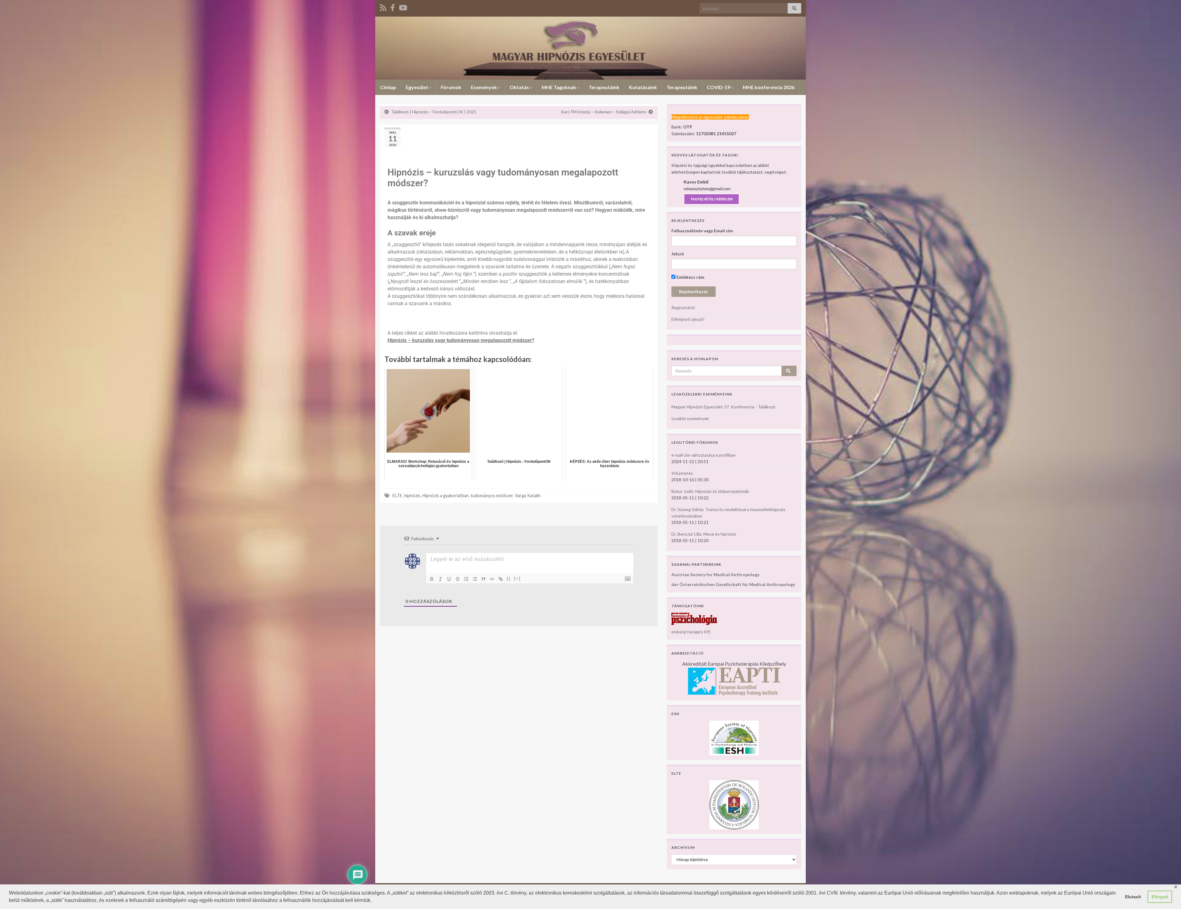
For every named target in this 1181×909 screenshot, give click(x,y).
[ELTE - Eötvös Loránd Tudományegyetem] (734, 804)
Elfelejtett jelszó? (688, 319)
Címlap (388, 87)
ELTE (397, 495)
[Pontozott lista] (475, 579)
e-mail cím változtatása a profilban (703, 455)
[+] (517, 578)
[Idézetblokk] (483, 579)
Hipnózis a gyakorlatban (445, 495)
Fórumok (451, 87)
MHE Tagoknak (559, 87)
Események (484, 87)
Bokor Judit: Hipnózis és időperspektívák (710, 491)
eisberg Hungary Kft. (691, 631)
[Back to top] (1167, 895)
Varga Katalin (528, 495)
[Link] (500, 579)
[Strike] (457, 579)
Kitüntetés (682, 473)
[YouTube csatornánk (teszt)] (403, 6)
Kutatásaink (643, 87)
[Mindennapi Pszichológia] (694, 618)
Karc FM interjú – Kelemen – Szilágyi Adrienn (603, 111)
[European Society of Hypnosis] (734, 737)
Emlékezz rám (689, 277)
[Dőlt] (440, 579)
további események (690, 418)
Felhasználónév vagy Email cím (702, 230)
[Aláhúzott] (449, 579)
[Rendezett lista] (466, 579)
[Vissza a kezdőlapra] (590, 48)
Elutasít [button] (1133, 896)
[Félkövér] (431, 579)
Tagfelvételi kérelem (711, 199)
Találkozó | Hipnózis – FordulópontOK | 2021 (433, 111)
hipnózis (412, 495)
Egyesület (417, 87)
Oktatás (520, 87)
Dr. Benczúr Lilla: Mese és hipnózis (703, 534)
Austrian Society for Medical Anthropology (715, 574)
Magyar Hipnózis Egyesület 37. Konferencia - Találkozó (723, 406)
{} (509, 578)
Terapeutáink (604, 87)
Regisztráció (683, 307)
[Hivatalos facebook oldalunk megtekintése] (392, 6)
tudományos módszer (492, 495)
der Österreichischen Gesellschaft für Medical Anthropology (733, 584)
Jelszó (677, 253)
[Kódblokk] (492, 579)
